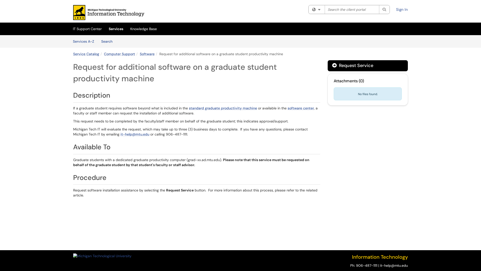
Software (147, 54)
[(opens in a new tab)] (108, 12)
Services (116, 29)
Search (108, 41)
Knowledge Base (143, 29)
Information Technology (380, 257)
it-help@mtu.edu (135, 134)
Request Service (355, 65)
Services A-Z (83, 41)
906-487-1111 (366, 265)
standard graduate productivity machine (223, 108)
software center (301, 108)
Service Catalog (86, 54)
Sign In (402, 9)
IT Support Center (87, 29)
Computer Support (119, 54)
